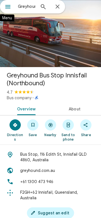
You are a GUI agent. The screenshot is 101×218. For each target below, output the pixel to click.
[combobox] (26, 6)
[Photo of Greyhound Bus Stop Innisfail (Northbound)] (50, 33)
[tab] (25, 108)
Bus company (19, 97)
